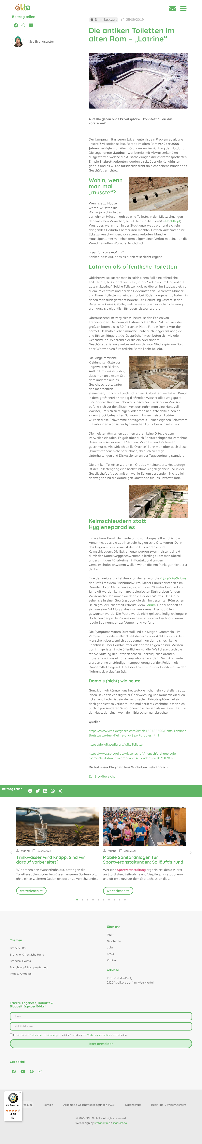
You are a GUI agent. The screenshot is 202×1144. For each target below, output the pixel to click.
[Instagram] (40, 1072)
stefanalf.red (102, 1123)
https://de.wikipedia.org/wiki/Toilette (116, 744)
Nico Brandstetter (41, 41)
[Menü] (20, 1093)
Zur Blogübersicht (102, 776)
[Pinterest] (32, 1072)
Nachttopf (172, 221)
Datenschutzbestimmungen (45, 1034)
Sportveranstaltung (131, 870)
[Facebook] (14, 1072)
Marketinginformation (98, 1034)
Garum (151, 605)
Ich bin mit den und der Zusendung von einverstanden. (70, 1034)
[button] (183, 8)
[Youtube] (23, 1072)
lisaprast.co (120, 1123)
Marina (25, 851)
